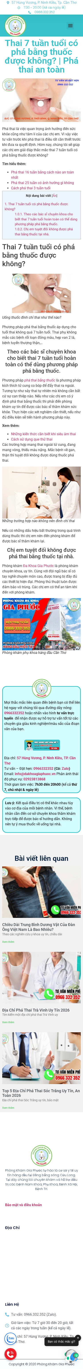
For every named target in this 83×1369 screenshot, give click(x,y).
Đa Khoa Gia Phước (38, 566)
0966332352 (14, 713)
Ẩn (54, 195)
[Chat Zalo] (10, 1339)
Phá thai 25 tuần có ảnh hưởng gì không (42, 183)
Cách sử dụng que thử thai (31, 439)
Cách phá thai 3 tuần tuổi (30, 188)
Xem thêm (8, 941)
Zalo (65, 768)
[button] (70, 25)
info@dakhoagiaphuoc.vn (35, 774)
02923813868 (34, 779)
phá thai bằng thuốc (39, 380)
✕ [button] (78, 1337)
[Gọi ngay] (10, 1354)
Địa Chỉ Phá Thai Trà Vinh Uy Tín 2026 (35, 1010)
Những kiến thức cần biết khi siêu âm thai (43, 434)
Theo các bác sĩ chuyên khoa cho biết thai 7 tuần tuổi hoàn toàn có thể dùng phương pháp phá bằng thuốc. (46, 219)
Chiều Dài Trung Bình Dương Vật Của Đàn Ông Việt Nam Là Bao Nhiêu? (38, 927)
